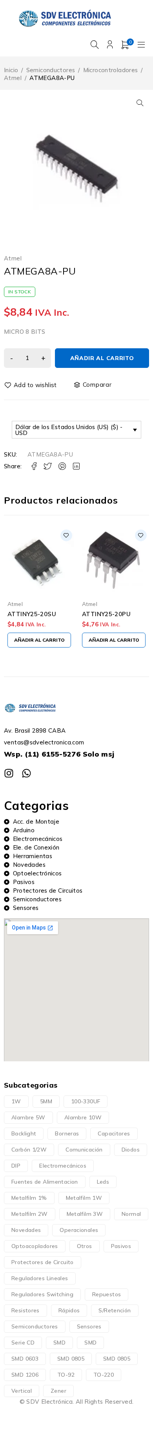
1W (16, 1101)
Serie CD (23, 1342)
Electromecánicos (62, 1165)
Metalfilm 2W (29, 1213)
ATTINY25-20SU (31, 614)
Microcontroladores (110, 70)
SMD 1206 (24, 1374)
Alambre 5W (28, 1117)
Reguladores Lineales (39, 1278)
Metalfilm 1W (84, 1197)
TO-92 (66, 1374)
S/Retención (114, 1310)
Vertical (21, 1390)
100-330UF (85, 1101)
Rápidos (69, 1310)
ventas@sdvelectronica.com (44, 742)
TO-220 (103, 1374)
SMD (59, 1342)
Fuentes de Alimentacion (44, 1181)
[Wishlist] (31, 385)
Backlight (23, 1133)
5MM (46, 1101)
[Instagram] (9, 773)
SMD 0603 (24, 1358)
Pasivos (121, 1246)
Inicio (11, 70)
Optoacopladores (34, 1246)
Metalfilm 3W (85, 1213)
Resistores (25, 1310)
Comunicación (84, 1149)
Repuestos (106, 1294)
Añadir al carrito (102, 358)
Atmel (13, 78)
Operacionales (79, 1230)
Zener (58, 1390)
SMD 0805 (70, 1358)
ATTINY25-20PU (106, 614)
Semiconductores (50, 70)
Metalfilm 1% (29, 1197)
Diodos (131, 1149)
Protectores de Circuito (42, 1262)
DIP (15, 1165)
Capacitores (114, 1133)
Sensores (89, 1326)
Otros (84, 1246)
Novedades (26, 1230)
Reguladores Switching (42, 1294)
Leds (103, 1181)
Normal (131, 1213)
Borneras (67, 1133)
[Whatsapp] (26, 773)
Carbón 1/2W (29, 1149)
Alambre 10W (83, 1117)
